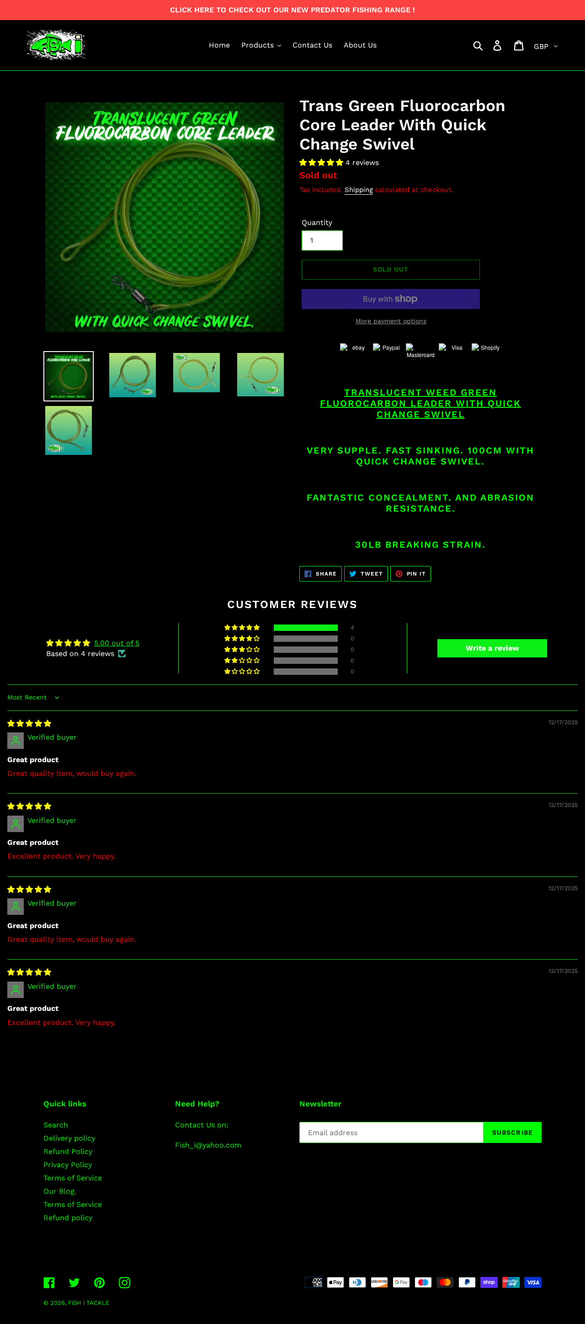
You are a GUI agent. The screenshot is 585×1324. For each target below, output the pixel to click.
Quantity (317, 222)
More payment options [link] (391, 321)
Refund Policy (67, 1151)
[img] (29, 723)
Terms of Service (72, 1178)
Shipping (359, 190)
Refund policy (67, 1217)
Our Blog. (59, 1191)
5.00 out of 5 (116, 643)
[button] (322, 162)
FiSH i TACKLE (88, 1302)
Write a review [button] (492, 648)
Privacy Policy (67, 1164)
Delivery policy (69, 1138)
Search (55, 1125)
